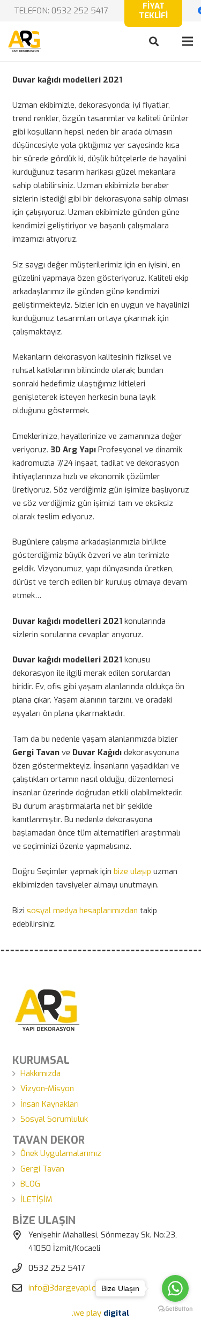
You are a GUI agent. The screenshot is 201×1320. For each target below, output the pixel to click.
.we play (100, 1313)
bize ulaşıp (132, 871)
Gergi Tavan (42, 1169)
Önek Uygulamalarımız (60, 1153)
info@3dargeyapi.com (67, 1287)
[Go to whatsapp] (175, 1288)
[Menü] (187, 41)
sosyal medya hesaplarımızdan (82, 910)
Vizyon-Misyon (47, 1088)
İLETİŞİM (36, 1199)
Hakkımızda (40, 1073)
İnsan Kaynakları (49, 1104)
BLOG (30, 1184)
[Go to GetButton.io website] (175, 1309)
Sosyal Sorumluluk (54, 1119)
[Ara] (154, 41)
